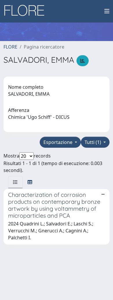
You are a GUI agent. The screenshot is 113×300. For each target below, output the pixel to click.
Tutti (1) (93, 142)
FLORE (10, 47)
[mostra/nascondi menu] (107, 11)
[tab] (15, 182)
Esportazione (58, 142)
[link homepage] (26, 11)
